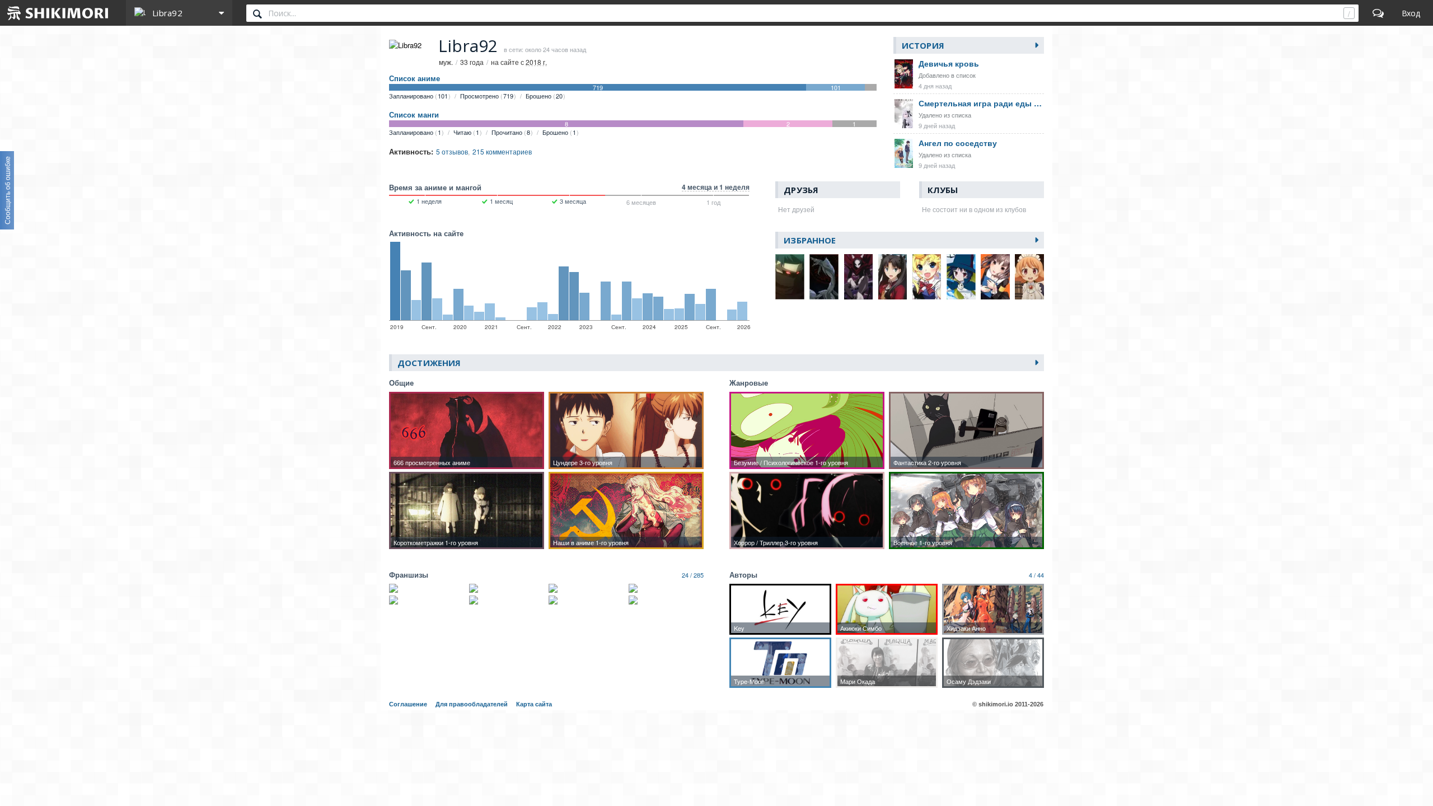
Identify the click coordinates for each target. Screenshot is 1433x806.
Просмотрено (486, 95)
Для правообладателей (471, 704)
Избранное (810, 240)
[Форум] (1378, 13)
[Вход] (1411, 13)
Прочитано (510, 132)
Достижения (429, 362)
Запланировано (418, 95)
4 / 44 (1036, 574)
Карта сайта (534, 704)
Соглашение (408, 704)
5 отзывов (452, 151)
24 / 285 (693, 574)
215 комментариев (502, 151)
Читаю (466, 132)
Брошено (544, 95)
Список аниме (414, 78)
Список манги (414, 115)
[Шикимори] (58, 13)
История (923, 45)
